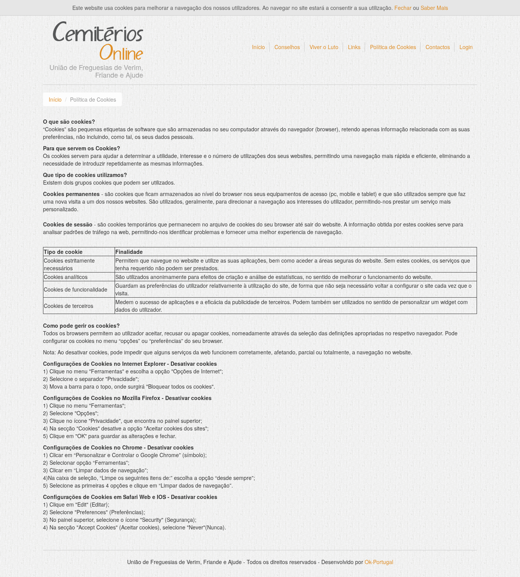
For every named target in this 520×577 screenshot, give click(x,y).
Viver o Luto (323, 47)
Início (258, 47)
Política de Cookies (393, 47)
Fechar (403, 7)
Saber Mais (434, 7)
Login (466, 47)
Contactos (438, 47)
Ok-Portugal (379, 562)
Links (354, 47)
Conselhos (287, 47)
